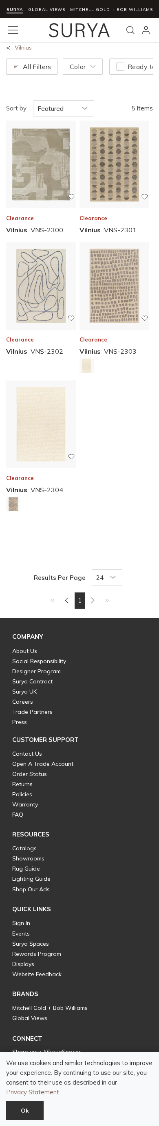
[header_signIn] (146, 30)
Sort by (16, 108)
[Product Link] (87, 367)
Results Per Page (60, 577)
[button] (27, 637)
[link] (52, 600)
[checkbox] (120, 67)
